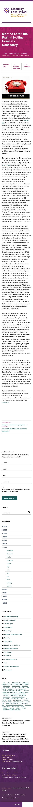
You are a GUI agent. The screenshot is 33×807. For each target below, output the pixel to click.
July (8, 567)
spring (23, 706)
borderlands (16, 686)
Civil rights (7, 638)
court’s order (6, 165)
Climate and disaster (10, 620)
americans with (16, 682)
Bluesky (11, 777)
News (5, 663)
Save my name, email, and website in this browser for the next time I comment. (16, 490)
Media (9, 700)
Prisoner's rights (19, 701)
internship (6, 698)
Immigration (5, 425)
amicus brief (19, 684)
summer (5, 708)
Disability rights (8, 624)
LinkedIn (23, 777)
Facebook (5, 777)
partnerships (5, 431)
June (8, 570)
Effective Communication (18, 694)
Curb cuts (21, 687)
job (22, 698)
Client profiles (8, 641)
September (10, 560)
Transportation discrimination (11, 709)
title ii (18, 708)
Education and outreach (11, 648)
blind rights (6, 686)
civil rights (6, 687)
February (9, 583)
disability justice (20, 689)
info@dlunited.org (17, 761)
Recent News (8, 670)
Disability (10, 689)
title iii (24, 708)
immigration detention (20, 428)
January (9, 586)
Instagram (17, 777)
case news (5, 428)
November (10, 554)
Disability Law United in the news (12, 690)
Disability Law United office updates (15, 691)
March (8, 579)
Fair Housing (7, 652)
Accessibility (7, 631)
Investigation (15, 698)
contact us (5, 402)
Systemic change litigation (17, 425)
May (8, 573)
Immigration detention (10, 659)
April (8, 576)
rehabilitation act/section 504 (14, 705)
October (9, 557)
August (9, 563)
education (6, 694)
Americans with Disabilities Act (13, 634)
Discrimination (8, 627)
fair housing (13, 695)
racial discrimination (12, 703)
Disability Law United (16, 67)
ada (8, 682)
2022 (4, 682)
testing (12, 708)
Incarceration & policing (11, 616)
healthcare (22, 695)
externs (5, 695)
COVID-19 (11, 428)
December (10, 550)
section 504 (15, 706)
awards (27, 684)
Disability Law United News (12, 645)
